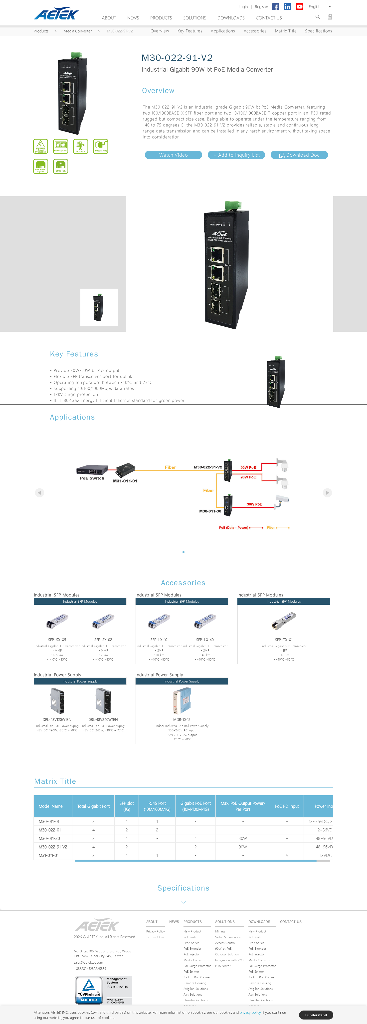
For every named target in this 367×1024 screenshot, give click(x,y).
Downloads (231, 17)
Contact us (269, 17)
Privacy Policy (155, 931)
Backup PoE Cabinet (197, 977)
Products (161, 17)
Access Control (225, 943)
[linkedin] (287, 6)
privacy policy (250, 1012)
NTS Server (222, 966)
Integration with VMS (229, 960)
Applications (223, 30)
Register (261, 6)
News (133, 17)
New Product (192, 931)
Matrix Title (286, 30)
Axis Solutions (193, 994)
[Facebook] (275, 6)
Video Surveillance (228, 937)
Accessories (255, 30)
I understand (316, 1015)
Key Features (190, 30)
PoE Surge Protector (197, 966)
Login (243, 6)
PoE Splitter (191, 971)
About (109, 17)
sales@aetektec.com (88, 962)
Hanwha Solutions (196, 1000)
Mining (220, 931)
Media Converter (78, 31)
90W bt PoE (223, 948)
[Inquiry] (330, 16)
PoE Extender (192, 948)
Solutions (194, 17)
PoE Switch (191, 937)
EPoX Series (191, 943)
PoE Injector (192, 954)
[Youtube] (299, 6)
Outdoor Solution (227, 954)
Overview (160, 30)
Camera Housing (195, 983)
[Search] (318, 17)
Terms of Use (155, 937)
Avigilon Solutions (196, 989)
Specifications (318, 30)
